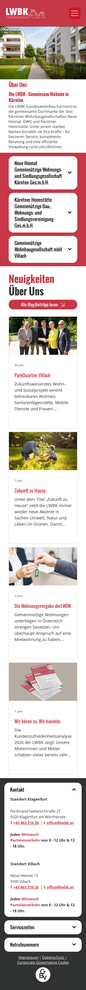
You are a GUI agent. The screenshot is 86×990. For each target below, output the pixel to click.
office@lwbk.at (60, 822)
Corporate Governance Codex (43, 962)
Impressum (28, 957)
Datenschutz (53, 957)
